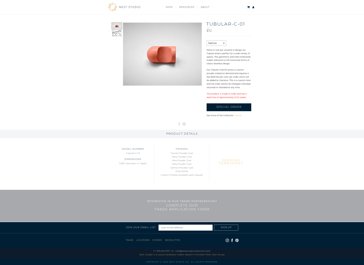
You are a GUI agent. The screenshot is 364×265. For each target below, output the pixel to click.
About (205, 7)
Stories (157, 240)
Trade (130, 240)
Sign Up (226, 227)
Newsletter (172, 240)
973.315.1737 (163, 251)
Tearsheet (231, 162)
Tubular (238, 116)
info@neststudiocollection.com (193, 251)
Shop (169, 7)
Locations (143, 240)
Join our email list (141, 227)
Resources (186, 7)
